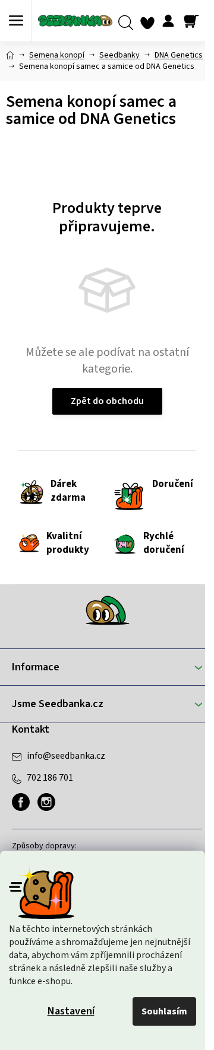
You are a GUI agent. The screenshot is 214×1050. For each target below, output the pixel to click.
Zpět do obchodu (107, 401)
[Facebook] (21, 802)
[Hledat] (125, 21)
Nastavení (71, 1011)
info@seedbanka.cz (66, 755)
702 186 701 (50, 777)
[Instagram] (46, 802)
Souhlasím (164, 1011)
